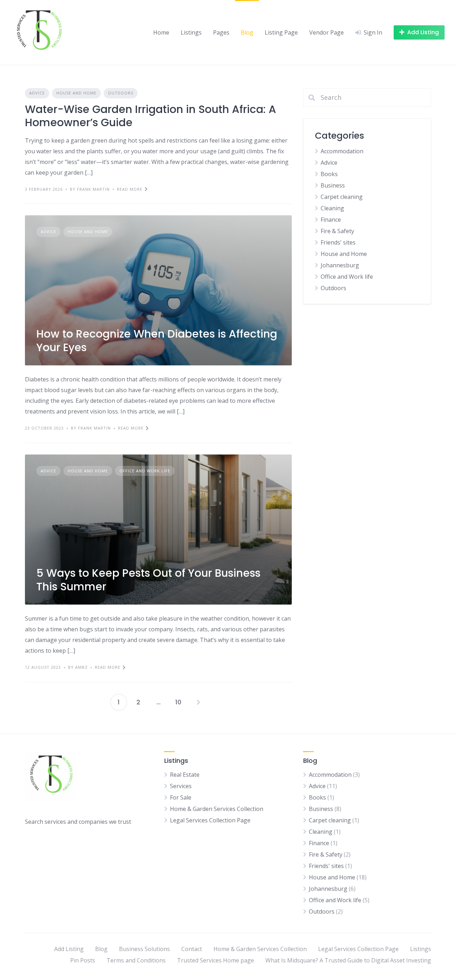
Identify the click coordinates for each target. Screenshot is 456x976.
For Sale (180, 797)
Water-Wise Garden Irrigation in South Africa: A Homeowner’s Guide (150, 116)
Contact (191, 949)
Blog (247, 32)
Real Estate (185, 775)
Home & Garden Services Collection (216, 809)
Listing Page (281, 32)
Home (161, 32)
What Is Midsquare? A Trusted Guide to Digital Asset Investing (348, 960)
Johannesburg (340, 265)
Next (198, 702)
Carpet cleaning (342, 197)
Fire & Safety (337, 231)
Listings (191, 32)
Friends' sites (338, 242)
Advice (37, 93)
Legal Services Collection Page (210, 820)
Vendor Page (326, 32)
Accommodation (342, 151)
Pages (221, 32)
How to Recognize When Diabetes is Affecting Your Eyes (156, 340)
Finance (331, 220)
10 (178, 702)
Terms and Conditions (136, 960)
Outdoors (120, 93)
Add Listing (69, 949)
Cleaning (332, 208)
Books (329, 174)
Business (333, 185)
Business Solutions (144, 949)
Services (181, 786)
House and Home (76, 93)
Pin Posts (82, 960)
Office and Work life (144, 470)
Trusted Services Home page (215, 960)
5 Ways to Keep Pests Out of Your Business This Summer (148, 579)
